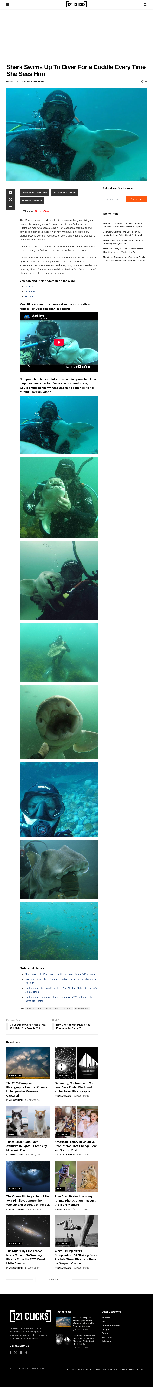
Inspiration (67, 1008)
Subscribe (136, 199)
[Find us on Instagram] (21, 1352)
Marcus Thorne (16, 1100)
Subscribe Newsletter (32, 200)
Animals (28, 81)
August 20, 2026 (82, 1268)
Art (103, 1321)
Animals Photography (48, 1008)
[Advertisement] (76, 34)
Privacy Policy (101, 1369)
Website (29, 286)
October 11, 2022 (13, 81)
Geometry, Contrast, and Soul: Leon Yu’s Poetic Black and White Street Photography (75, 1087)
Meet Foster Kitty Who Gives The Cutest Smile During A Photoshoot (60, 974)
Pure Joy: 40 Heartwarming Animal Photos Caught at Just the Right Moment (75, 1200)
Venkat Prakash (64, 1096)
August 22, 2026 (33, 1155)
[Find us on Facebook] (10, 1352)
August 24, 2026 (33, 1100)
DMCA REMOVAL (84, 1369)
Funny (105, 1333)
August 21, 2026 (81, 1209)
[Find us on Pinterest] (26, 1352)
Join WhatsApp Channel (64, 192)
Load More (52, 1279)
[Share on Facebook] (10, 192)
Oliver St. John (16, 1155)
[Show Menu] (7, 4)
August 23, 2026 (82, 1096)
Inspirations (38, 81)
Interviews (107, 1337)
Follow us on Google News (34, 192)
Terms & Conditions (118, 1369)
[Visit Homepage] (76, 4)
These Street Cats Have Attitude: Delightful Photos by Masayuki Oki (26, 1146)
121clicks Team (42, 211)
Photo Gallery (81, 1008)
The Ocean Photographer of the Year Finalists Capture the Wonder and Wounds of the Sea (28, 1200)
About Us (70, 1369)
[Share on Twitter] (10, 199)
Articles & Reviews (111, 1325)
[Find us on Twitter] (15, 1352)
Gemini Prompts (136, 1369)
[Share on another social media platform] (10, 206)
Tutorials (106, 1341)
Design (105, 1329)
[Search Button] (145, 4)
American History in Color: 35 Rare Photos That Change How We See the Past (75, 1146)
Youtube (29, 296)
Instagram (30, 291)
